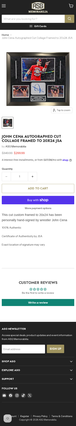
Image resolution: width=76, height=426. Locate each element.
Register (24, 416)
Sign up (55, 349)
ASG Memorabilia (15, 146)
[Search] (69, 19)
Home (5, 34)
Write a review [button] (38, 302)
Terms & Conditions (61, 416)
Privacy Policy (40, 416)
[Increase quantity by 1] (32, 176)
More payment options (38, 208)
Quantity (7, 169)
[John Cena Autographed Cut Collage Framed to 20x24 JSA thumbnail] (7, 122)
